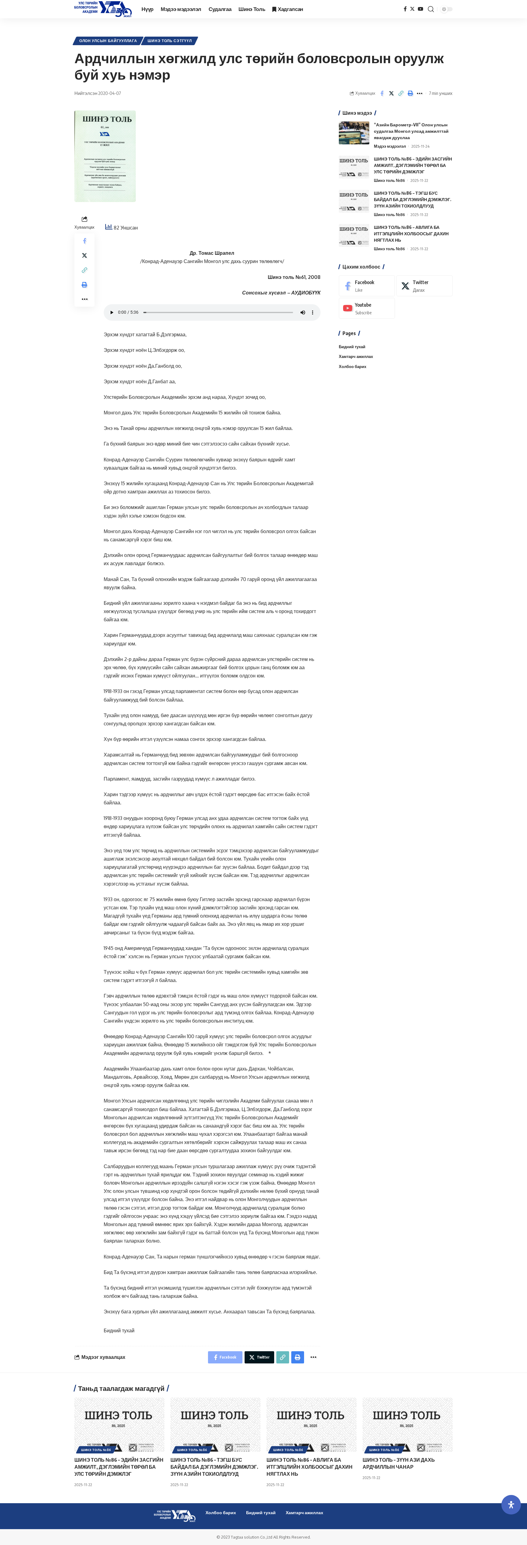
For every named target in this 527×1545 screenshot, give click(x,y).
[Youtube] (367, 308)
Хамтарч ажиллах (356, 356)
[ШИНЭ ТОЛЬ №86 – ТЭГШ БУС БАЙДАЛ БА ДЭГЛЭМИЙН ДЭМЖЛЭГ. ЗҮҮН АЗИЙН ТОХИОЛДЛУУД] (354, 201)
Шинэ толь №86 (389, 180)
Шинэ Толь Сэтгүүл (170, 40)
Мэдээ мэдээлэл (390, 146)
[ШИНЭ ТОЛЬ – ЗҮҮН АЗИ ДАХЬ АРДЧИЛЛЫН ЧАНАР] (408, 1425)
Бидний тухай (119, 1330)
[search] (431, 9)
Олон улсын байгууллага (108, 40)
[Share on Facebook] (382, 93)
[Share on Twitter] (391, 93)
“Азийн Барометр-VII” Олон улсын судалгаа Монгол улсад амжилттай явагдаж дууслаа (411, 131)
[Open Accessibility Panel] (511, 1504)
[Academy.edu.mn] (103, 9)
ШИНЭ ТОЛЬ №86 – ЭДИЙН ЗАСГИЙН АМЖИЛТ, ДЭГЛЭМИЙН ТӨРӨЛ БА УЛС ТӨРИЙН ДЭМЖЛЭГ (413, 165)
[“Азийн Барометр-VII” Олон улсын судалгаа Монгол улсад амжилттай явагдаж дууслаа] (354, 132)
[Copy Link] (400, 93)
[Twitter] (412, 9)
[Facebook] (405, 9)
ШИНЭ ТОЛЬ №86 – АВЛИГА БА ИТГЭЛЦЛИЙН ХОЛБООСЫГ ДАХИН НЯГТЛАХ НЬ (411, 234)
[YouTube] (420, 9)
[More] (419, 93)
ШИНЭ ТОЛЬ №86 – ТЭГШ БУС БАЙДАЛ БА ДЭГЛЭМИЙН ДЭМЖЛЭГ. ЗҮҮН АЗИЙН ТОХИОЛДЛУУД (412, 199)
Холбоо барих (352, 366)
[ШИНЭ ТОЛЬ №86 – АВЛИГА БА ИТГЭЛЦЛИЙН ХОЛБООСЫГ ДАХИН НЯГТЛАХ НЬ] (354, 235)
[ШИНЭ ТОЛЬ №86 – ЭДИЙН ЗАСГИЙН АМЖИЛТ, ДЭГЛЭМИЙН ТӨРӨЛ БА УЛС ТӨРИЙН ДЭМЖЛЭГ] (354, 167)
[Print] (410, 93)
